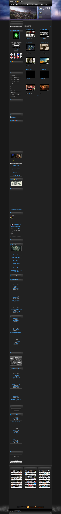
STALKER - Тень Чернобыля (16, 302)
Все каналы (12, 116)
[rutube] (14, 55)
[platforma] (21, 58)
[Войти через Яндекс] (16, 47)
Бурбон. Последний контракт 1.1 (16, 291)
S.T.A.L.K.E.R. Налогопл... (45, 29)
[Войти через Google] (17, 47)
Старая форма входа (16, 49)
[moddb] (14, 58)
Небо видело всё (29, 56)
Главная (25, 24)
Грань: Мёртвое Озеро (16, 286)
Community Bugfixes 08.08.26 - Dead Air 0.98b (16, 309)
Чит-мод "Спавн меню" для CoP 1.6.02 (16, 389)
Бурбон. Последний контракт (16, 300)
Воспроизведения (38, 27)
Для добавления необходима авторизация (16, 209)
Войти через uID (16, 45)
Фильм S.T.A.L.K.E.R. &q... (31, 29)
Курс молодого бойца (16, 254)
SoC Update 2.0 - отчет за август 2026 (16, 231)
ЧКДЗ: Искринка (14, 215)
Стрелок (27, 83)
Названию (31, 27)
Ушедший (28, 38)
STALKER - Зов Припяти (16, 283)
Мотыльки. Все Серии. (45, 56)
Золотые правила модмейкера (16, 257)
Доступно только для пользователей (15, 218)
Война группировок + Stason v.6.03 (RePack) (15, 332)
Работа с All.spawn (16, 264)
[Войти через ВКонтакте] (13, 47)
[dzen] (21, 55)
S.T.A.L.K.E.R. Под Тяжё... (30, 42)
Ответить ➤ (19, 221)
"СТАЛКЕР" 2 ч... (29, 69)
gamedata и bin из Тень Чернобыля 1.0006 (16, 399)
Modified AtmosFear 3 (15, 439)
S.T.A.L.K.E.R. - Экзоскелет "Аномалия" (16, 416)
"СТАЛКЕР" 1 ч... (43, 69)
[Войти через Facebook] (14, 47)
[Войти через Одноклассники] (19, 47)
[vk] (11, 55)
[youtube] (11, 58)
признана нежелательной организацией (29, 489)
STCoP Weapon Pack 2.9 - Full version (15, 327)
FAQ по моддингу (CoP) (16, 261)
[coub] (18, 55)
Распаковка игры (16, 269)
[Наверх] (50, 512)
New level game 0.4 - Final (16, 430)
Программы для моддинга (16, 263)
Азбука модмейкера (16, 256)
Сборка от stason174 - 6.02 (16, 318)
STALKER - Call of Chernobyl (16, 306)
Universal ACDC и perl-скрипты (16, 266)
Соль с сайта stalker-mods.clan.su (16, 421)
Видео (27, 24)
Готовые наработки (16, 267)
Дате (28, 27)
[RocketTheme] (17, 510)
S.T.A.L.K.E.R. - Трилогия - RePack (16, 341)
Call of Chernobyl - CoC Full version (16, 346)
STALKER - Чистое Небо (16, 297)
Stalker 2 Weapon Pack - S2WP (16, 295)
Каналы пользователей (13, 117)
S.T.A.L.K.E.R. (43, 83)
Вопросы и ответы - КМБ (16, 260)
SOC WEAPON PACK (16, 323)
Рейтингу (34, 27)
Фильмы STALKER (31, 24)
